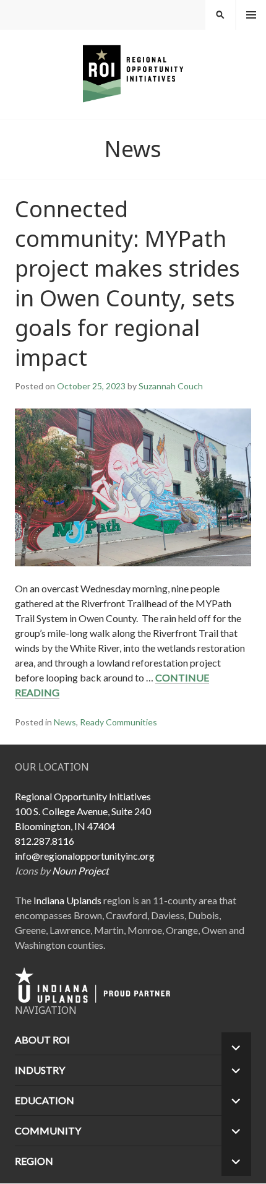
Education (44, 1100)
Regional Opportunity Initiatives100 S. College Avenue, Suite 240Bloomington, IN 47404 (83, 811)
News (65, 722)
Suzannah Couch (171, 386)
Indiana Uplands (67, 900)
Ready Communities (118, 722)
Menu (251, 15)
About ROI (42, 1039)
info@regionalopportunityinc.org (85, 856)
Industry (40, 1070)
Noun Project (80, 870)
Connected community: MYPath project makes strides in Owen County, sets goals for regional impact (127, 283)
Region (34, 1161)
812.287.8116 (44, 841)
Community (48, 1130)
